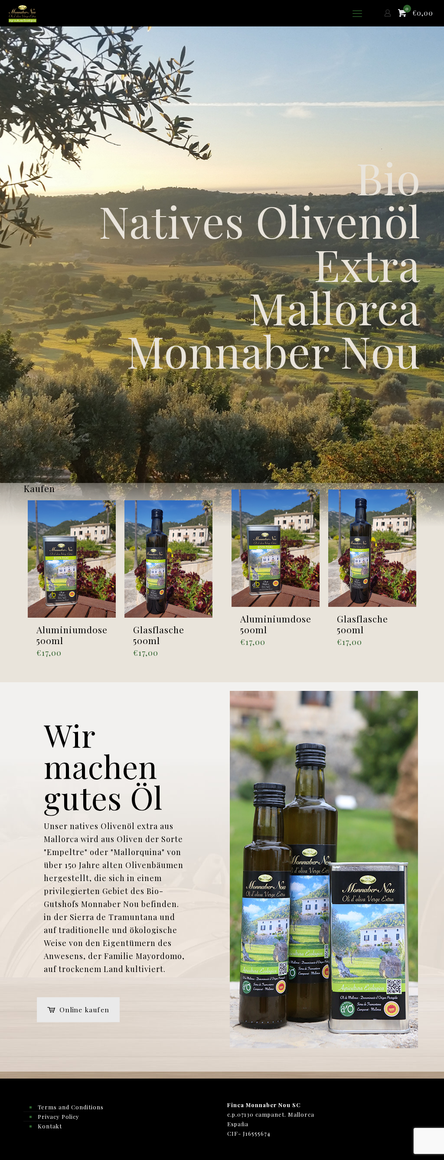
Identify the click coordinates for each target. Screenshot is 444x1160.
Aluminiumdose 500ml (72, 634)
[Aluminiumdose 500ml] (72, 559)
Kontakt (50, 1126)
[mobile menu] (357, 13)
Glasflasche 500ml (158, 634)
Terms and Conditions (71, 1107)
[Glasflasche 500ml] (168, 559)
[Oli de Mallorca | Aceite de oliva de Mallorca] (22, 13)
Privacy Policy (58, 1116)
